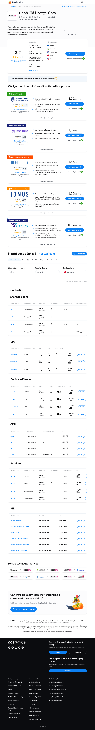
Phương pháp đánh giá (68, 6)
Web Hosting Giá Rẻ (35, 697)
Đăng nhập (78, 652)
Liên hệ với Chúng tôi (14, 686)
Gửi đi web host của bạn (16, 697)
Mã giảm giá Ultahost (56, 697)
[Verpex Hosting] (19, 225)
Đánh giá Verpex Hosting (20, 236)
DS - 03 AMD (14, 407)
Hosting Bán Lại (34, 715)
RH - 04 (12, 498)
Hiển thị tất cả (33, 70)
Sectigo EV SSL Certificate (18, 550)
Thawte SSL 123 (15, 532)
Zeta (11, 448)
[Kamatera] (19, 99)
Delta (12, 454)
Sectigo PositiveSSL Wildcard (19, 544)
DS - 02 (12, 399)
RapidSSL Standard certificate (19, 526)
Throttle (13, 332)
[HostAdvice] (15, 2)
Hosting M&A (67, 670)
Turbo (12, 324)
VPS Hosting (33, 700)
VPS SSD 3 (13, 369)
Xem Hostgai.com (75, 54)
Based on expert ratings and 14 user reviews (18, 60)
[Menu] (85, 2)
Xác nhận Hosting (13, 700)
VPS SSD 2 (13, 362)
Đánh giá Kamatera (20, 109)
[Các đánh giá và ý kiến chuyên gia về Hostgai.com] (64, 34)
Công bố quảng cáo (81, 6)
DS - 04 (12, 414)
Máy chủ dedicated (35, 711)
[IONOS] (19, 194)
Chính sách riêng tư (14, 713)
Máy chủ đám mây (34, 708)
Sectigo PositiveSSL (16, 520)
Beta (11, 442)
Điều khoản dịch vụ (14, 717)
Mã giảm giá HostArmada (57, 689)
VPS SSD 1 (13, 354)
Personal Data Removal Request (15, 709)
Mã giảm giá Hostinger (56, 693)
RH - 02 (12, 476)
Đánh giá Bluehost (20, 172)
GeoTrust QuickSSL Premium (19, 538)
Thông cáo (11, 704)
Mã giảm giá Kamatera (56, 686)
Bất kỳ (12, 272)
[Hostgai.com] (12, 15)
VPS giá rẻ (32, 704)
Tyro (11, 309)
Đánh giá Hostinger (20, 141)
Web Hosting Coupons (56, 682)
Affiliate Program (13, 693)
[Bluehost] (19, 162)
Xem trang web (73, 135)
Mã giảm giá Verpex (55, 700)
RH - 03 (12, 491)
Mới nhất (40, 272)
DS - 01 (12, 392)
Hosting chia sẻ (33, 693)
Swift (12, 317)
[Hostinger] (19, 131)
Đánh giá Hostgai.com (37, 13)
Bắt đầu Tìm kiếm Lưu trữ (25, 609)
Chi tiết (80, 354)
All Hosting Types (34, 682)
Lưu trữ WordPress (35, 689)
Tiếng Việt (70, 272)
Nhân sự (11, 689)
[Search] (82, 2)
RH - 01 (12, 483)
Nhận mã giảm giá (75, 108)
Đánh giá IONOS (20, 204)
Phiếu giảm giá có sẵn (75, 58)
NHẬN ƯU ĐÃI (73, 104)
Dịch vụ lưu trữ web (35, 686)
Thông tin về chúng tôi (15, 682)
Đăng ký (58, 652)
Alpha (12, 436)
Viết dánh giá (80, 253)
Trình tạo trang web (35, 719)
